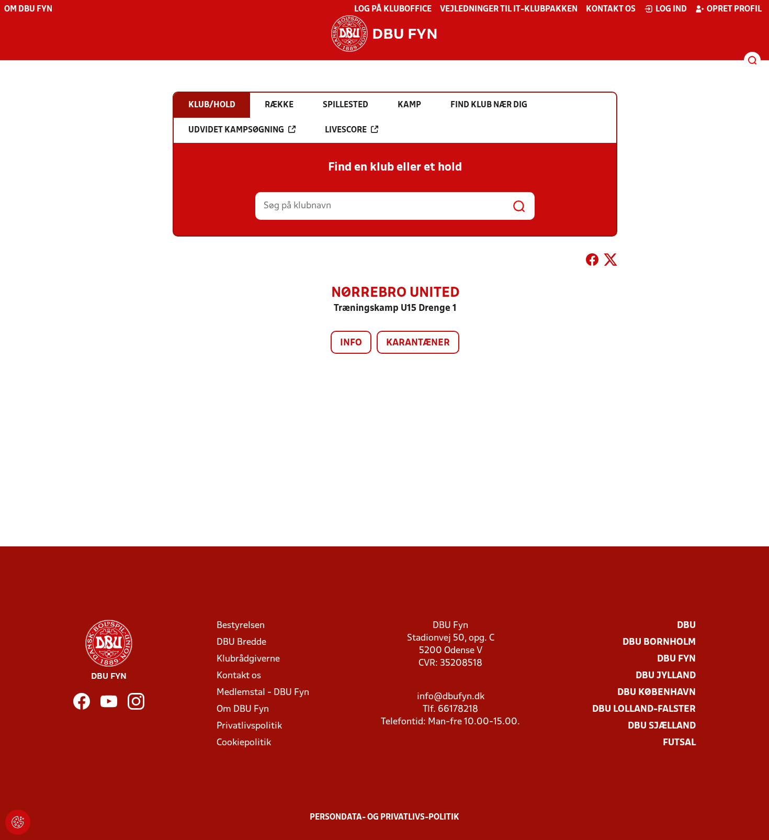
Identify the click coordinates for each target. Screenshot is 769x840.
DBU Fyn (676, 659)
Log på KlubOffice (393, 9)
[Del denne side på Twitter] (610, 261)
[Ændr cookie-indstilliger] (17, 822)
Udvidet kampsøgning (236, 130)
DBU (686, 625)
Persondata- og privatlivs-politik (384, 817)
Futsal (679, 742)
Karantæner (418, 343)
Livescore (346, 130)
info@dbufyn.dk (450, 696)
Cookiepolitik (244, 742)
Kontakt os (611, 9)
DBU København (656, 692)
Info (351, 343)
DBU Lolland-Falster (644, 709)
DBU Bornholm (659, 642)
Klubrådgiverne (248, 659)
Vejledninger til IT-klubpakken (509, 9)
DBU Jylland (666, 675)
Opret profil (734, 9)
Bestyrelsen (241, 625)
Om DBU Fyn (28, 9)
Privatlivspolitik (249, 726)
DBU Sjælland (662, 726)
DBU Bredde (241, 642)
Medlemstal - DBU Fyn (263, 692)
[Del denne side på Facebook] (592, 261)
